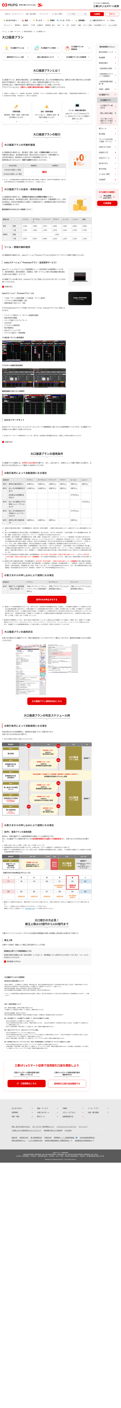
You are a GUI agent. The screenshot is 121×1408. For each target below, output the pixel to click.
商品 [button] (26, 20)
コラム (112, 20)
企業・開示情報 (31, 14)
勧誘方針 (14, 1137)
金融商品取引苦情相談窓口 (83, 1140)
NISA (58, 25)
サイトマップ (43, 14)
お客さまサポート (99, 20)
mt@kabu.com (30, 908)
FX (63, 25)
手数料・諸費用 (104, 103)
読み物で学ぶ (103, 177)
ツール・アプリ (93, 1108)
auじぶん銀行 (112, 25)
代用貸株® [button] (102, 193)
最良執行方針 (24, 1137)
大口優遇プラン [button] (104, 108)
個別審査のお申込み (14, 961)
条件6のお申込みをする (46, 600)
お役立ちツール (104, 171)
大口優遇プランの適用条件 (77, 48)
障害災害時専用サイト (19, 1140)
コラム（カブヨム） (69, 1112)
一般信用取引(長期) (105, 82)
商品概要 (102, 71)
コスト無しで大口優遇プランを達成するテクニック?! (106, 134)
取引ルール (102, 142)
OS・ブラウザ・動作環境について (43, 1126)
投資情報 (15, 1112)
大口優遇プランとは (17, 48)
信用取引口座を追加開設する (67, 1084)
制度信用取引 (103, 77)
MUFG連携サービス (100, 25)
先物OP (73, 25)
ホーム (4, 31)
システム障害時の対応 (35, 1140)
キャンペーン (8, 25)
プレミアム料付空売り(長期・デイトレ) (106, 154)
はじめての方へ (17, 1108)
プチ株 (33, 25)
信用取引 (25, 25)
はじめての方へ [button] (11, 20)
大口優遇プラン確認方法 (106, 120)
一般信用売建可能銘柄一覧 (106, 96)
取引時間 (102, 147)
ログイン (112, 14)
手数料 (52, 20)
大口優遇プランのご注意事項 (76, 57)
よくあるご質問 (57, 14)
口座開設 (97, 14)
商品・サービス (15, 31)
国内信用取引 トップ (106, 66)
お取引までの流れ (105, 160)
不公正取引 (68, 1130)
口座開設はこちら (29, 1083)
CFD (67, 25)
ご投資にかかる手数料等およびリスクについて (26, 1130)
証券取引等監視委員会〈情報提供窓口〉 (57, 1140)
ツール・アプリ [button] (65, 20)
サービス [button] (39, 20)
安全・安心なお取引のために (21, 1126)
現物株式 (17, 25)
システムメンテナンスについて (66, 1126)
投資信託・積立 (50, 25)
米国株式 (40, 25)
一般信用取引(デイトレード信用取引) (106, 89)
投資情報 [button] (81, 20)
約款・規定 (15, 1116)
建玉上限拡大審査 (106, 127)
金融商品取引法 (68, 1116)
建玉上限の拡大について (45, 57)
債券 (79, 25)
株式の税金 (102, 182)
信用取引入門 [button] (103, 166)
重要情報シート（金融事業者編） (64, 1137)
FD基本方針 (48, 1137)
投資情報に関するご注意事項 (53, 1130)
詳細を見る (9, 286)
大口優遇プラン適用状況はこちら (47, 701)
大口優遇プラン (105, 114)
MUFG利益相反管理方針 (87, 1137)
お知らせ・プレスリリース (13, 14)
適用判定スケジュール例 (15, 57)
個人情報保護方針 (36, 1137)
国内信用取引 (28, 31)
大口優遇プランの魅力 (48, 48)
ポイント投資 (87, 25)
